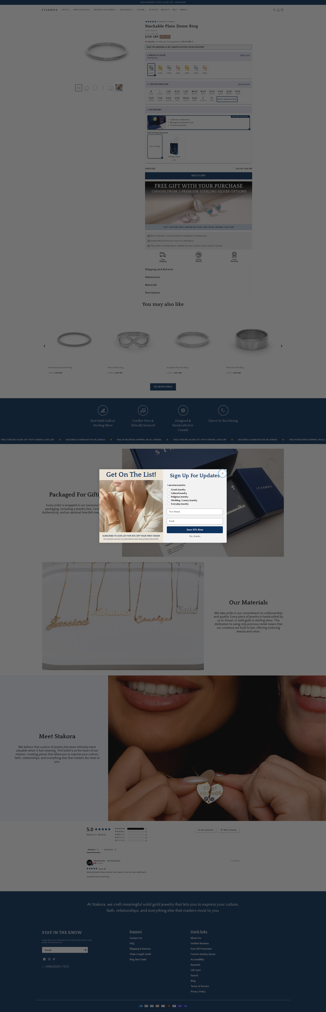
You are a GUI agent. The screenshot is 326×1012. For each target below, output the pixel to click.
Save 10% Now (195, 529)
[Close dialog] (222, 473)
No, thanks (194, 536)
